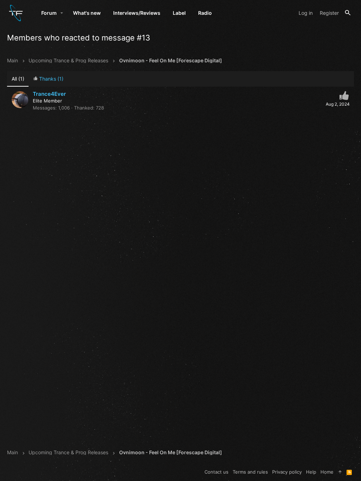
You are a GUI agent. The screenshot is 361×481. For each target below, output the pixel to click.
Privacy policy (287, 472)
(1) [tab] (18, 79)
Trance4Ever (49, 93)
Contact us (216, 472)
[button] (61, 13)
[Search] (348, 13)
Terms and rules (250, 472)
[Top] (340, 472)
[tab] (48, 79)
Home (327, 472)
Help (311, 472)
